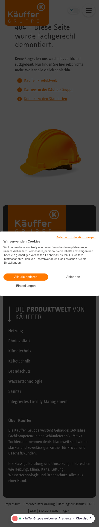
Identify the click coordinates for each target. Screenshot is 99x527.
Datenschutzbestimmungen (76, 237)
